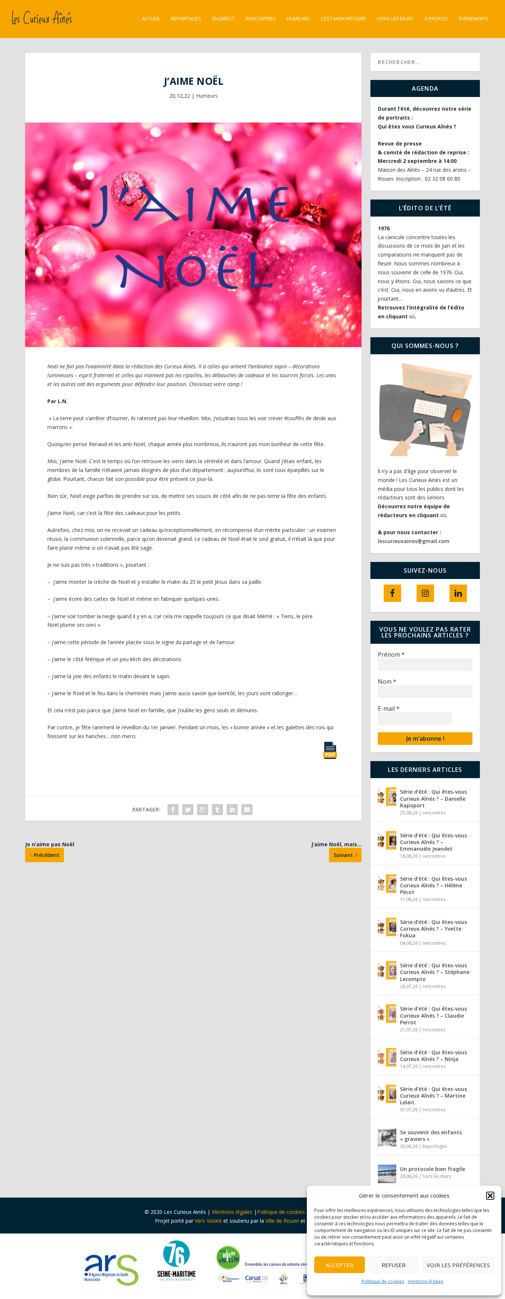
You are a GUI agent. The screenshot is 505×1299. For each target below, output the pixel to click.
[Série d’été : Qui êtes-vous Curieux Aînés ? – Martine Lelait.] (387, 1094)
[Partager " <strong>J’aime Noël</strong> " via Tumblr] (217, 809)
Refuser (394, 1265)
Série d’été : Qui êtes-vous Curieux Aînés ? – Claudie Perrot (433, 1015)
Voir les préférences (458, 1265)
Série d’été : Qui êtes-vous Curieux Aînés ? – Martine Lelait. (433, 1095)
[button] (490, 1195)
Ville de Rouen (282, 1220)
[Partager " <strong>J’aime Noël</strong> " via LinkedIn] (232, 809)
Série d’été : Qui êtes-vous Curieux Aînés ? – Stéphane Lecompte (435, 972)
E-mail (389, 708)
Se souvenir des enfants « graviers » (431, 1135)
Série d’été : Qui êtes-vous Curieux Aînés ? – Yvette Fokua (433, 928)
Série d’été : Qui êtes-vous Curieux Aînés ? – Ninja (433, 1055)
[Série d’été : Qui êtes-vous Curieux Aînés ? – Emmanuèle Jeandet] (387, 840)
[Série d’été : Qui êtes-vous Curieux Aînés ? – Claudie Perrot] (387, 1013)
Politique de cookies (383, 1281)
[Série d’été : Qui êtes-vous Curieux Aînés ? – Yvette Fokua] (387, 927)
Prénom (391, 654)
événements (473, 19)
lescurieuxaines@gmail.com (414, 541)
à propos (436, 19)
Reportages (186, 19)
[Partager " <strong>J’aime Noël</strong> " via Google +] (202, 809)
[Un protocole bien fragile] (387, 1174)
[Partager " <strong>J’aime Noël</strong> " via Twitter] (187, 809)
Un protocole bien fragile (433, 1168)
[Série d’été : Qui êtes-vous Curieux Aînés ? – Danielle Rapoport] (387, 796)
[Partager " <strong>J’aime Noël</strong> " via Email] (247, 809)
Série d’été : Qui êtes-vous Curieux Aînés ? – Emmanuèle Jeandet (433, 842)
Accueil (151, 19)
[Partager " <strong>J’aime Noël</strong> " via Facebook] (173, 809)
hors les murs (395, 19)
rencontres (434, 813)
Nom (387, 681)
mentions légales (425, 1281)
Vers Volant (209, 1220)
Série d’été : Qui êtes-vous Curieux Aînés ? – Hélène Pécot (433, 885)
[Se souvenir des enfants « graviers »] (387, 1137)
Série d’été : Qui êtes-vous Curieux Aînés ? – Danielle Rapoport (433, 798)
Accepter (339, 1265)
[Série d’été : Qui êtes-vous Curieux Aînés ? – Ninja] (387, 1057)
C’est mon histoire (343, 19)
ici (412, 316)
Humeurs (298, 19)
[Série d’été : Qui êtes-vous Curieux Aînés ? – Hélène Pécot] (387, 883)
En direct (223, 19)
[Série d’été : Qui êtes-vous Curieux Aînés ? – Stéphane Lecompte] (387, 970)
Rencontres (261, 19)
